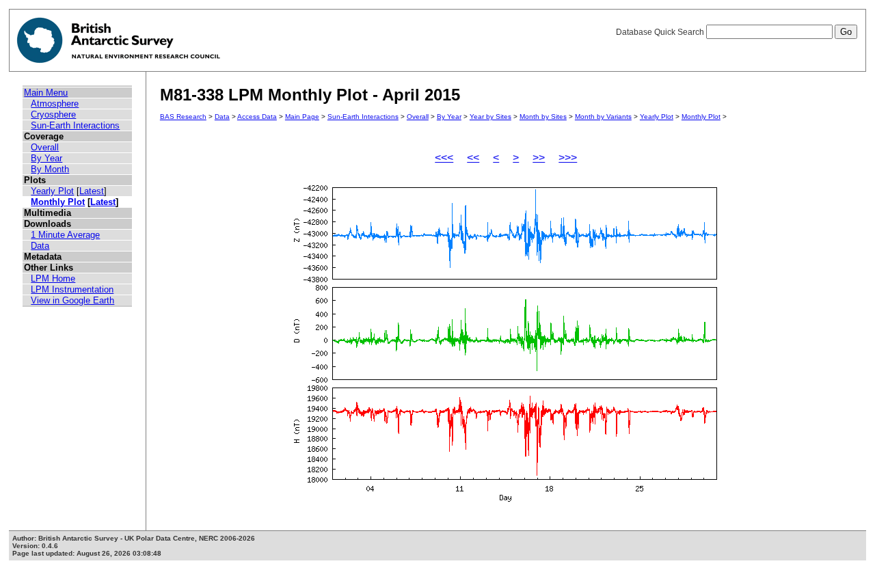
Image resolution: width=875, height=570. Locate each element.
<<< (444, 157)
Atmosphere (55, 103)
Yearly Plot (52, 191)
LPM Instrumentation (72, 289)
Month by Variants (603, 116)
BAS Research (183, 116)
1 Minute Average (65, 235)
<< (473, 157)
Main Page (302, 116)
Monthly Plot (58, 202)
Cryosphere (53, 114)
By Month (50, 169)
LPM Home (53, 278)
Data (40, 246)
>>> (567, 157)
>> (539, 157)
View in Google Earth (72, 300)
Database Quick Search (661, 32)
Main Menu (46, 92)
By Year (46, 158)
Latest (91, 191)
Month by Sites (543, 116)
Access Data (257, 116)
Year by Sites (490, 116)
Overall (45, 147)
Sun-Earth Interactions (75, 125)
